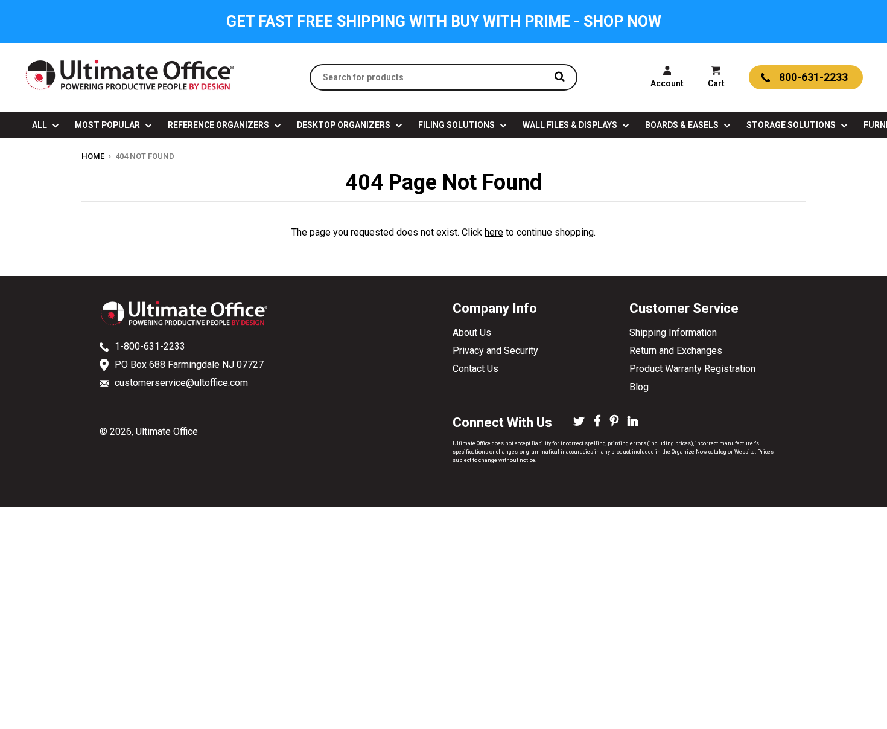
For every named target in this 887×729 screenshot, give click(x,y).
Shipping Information (673, 332)
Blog (639, 387)
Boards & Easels (682, 125)
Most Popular (108, 125)
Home (92, 156)
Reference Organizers (219, 125)
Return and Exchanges (675, 350)
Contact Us (475, 368)
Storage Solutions (792, 125)
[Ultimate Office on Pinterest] (614, 422)
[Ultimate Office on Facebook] (597, 422)
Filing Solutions (457, 125)
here (494, 232)
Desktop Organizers (344, 125)
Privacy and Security (495, 350)
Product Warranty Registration (692, 368)
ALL (40, 125)
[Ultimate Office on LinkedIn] (633, 422)
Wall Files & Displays (571, 125)
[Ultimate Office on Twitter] (579, 422)
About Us (472, 332)
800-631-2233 (813, 77)
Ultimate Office (167, 431)
